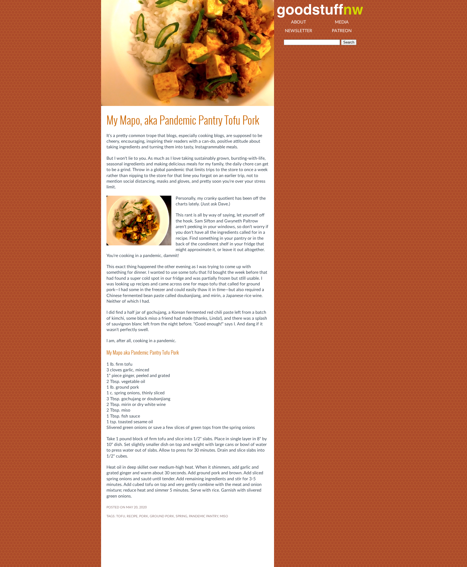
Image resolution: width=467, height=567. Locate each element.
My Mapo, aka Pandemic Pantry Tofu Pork (182, 120)
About (298, 22)
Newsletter (298, 31)
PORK (143, 516)
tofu (120, 516)
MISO (224, 516)
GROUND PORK (162, 516)
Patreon (342, 31)
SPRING (181, 516)
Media (342, 22)
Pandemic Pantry (203, 516)
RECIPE (132, 516)
